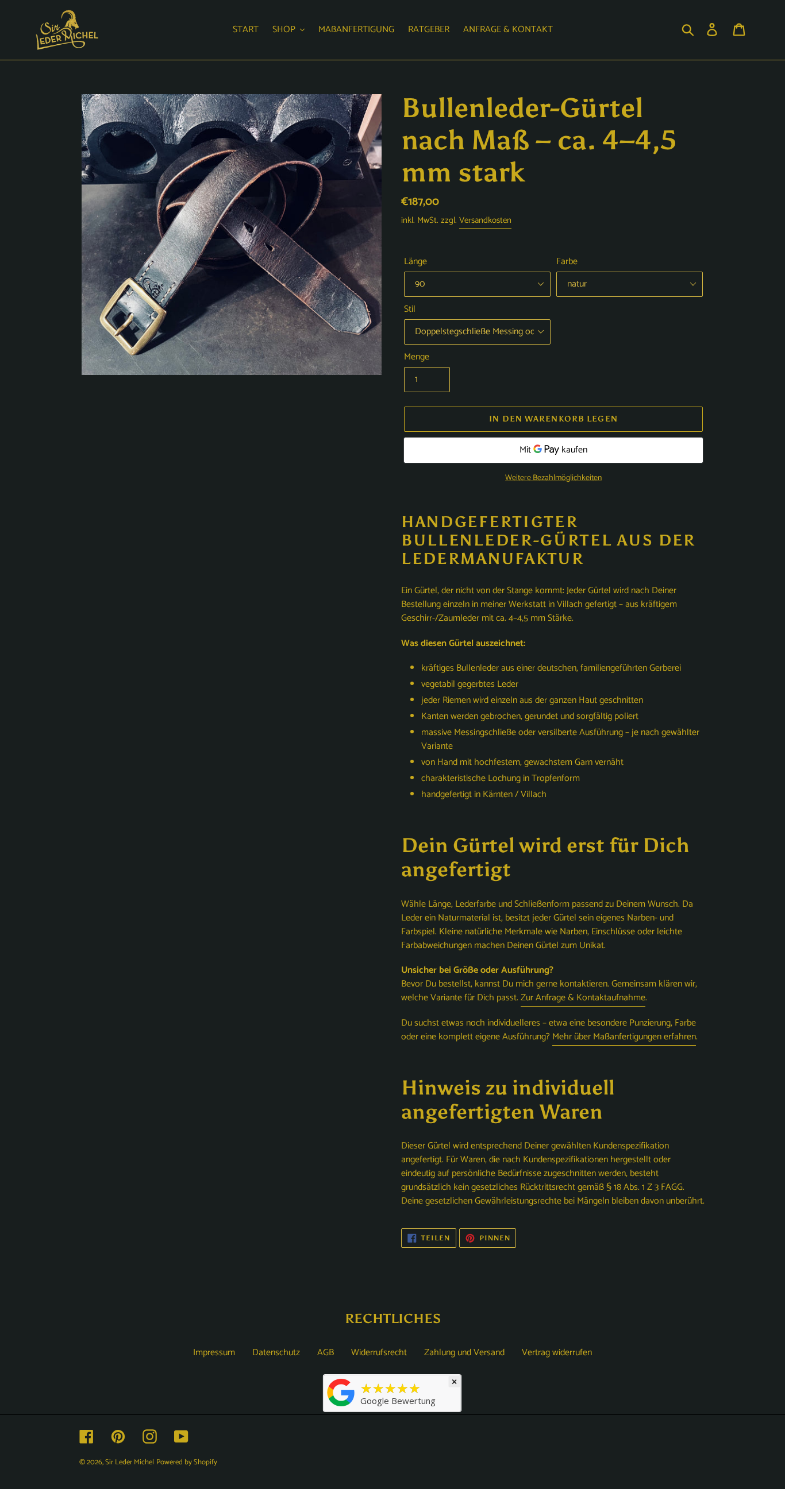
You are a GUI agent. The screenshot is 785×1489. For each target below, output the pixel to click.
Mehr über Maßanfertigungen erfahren (624, 1037)
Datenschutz (276, 1352)
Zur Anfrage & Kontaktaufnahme (583, 997)
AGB (325, 1352)
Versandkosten (485, 220)
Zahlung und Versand (464, 1352)
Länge (415, 262)
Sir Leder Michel (129, 1462)
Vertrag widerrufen (557, 1352)
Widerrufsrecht (379, 1352)
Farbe (567, 262)
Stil (409, 309)
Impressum (214, 1352)
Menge (416, 357)
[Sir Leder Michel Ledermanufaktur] (341, 1406)
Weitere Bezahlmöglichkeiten (553, 478)
